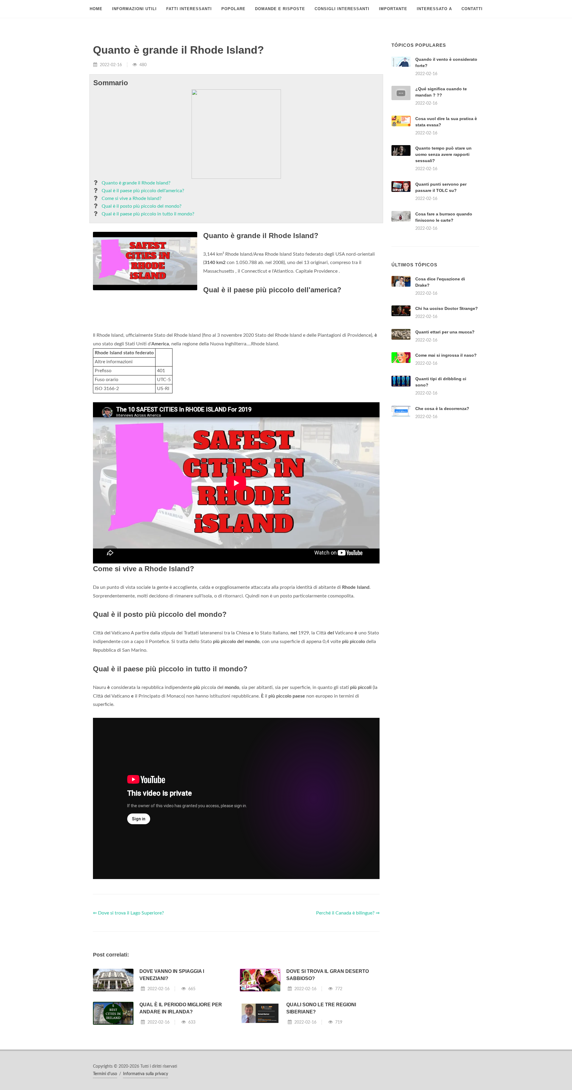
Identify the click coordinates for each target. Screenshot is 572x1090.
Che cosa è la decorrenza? (442, 408)
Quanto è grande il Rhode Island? (136, 183)
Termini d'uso (105, 1074)
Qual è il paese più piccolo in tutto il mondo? (148, 214)
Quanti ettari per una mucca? (445, 332)
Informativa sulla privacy (145, 1074)
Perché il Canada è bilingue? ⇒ (348, 913)
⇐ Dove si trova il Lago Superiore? (128, 913)
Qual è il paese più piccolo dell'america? (143, 190)
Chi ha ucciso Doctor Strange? (446, 308)
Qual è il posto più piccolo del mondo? (141, 206)
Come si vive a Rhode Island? (131, 198)
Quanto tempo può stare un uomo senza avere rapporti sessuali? (443, 154)
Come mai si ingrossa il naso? (446, 355)
